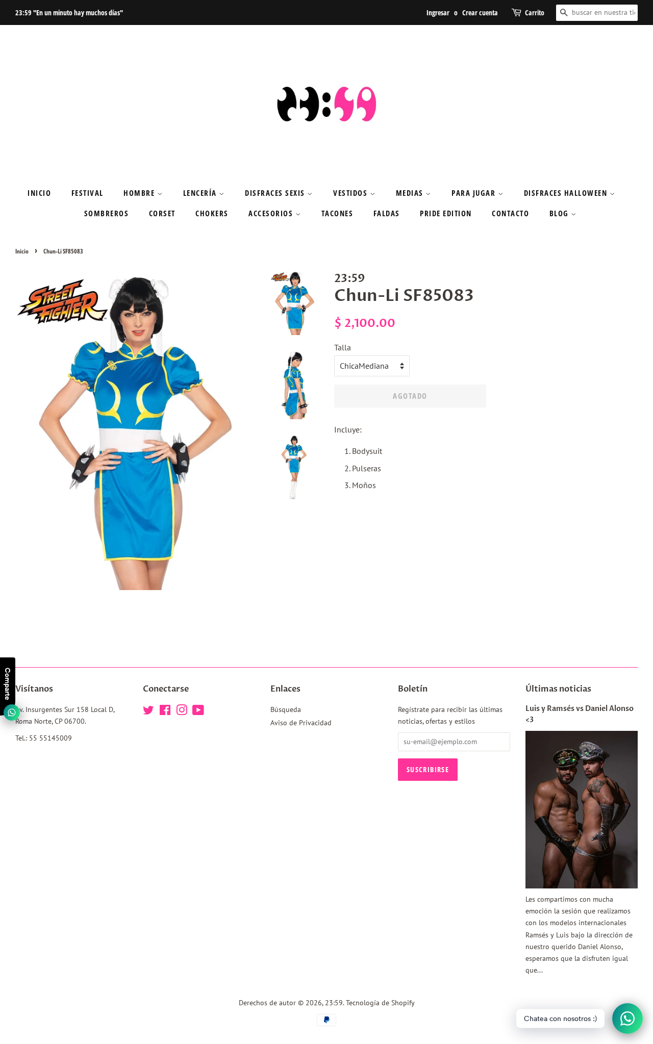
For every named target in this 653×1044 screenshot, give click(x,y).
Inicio (39, 193)
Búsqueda (285, 709)
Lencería (201, 193)
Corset (162, 213)
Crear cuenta (480, 12)
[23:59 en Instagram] (181, 712)
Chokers (212, 213)
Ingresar (437, 12)
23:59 (334, 1002)
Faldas (386, 213)
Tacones (337, 213)
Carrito (534, 12)
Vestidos (351, 193)
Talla (342, 347)
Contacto (510, 213)
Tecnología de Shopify (380, 1002)
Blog (560, 213)
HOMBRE (140, 193)
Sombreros (106, 213)
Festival (87, 193)
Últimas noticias (558, 689)
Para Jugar (474, 193)
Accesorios (271, 213)
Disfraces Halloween (567, 193)
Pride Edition (446, 213)
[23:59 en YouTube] (198, 712)
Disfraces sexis (276, 193)
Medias (411, 193)
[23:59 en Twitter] (148, 712)
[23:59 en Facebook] (165, 712)
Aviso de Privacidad (301, 722)
